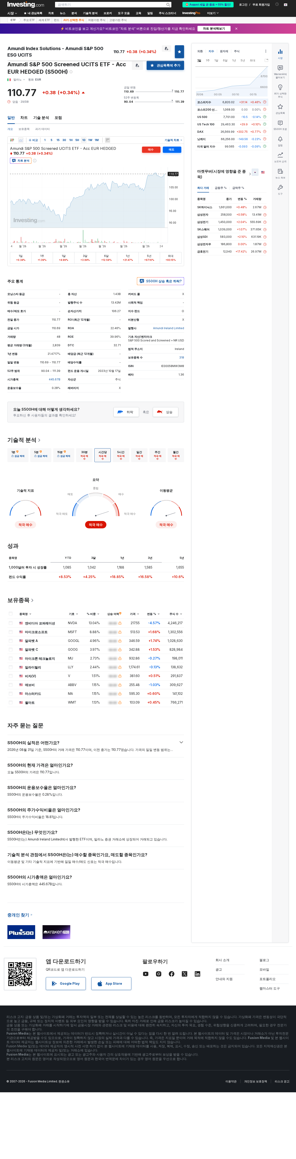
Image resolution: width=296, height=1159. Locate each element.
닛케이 (201, 139)
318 (181, 357)
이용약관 (231, 1081)
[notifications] (277, 4)
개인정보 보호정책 (255, 1081)
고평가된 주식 (118, 20)
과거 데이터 (42, 129)
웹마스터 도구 (269, 988)
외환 (200, 51)
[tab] (17, 455)
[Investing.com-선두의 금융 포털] (25, 4)
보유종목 (24, 129)
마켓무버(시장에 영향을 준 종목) (221, 174)
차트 (24, 117)
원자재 (224, 51)
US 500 (202, 116)
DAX (200, 131)
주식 (237, 51)
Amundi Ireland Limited (168, 328)
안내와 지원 (224, 979)
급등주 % (221, 188)
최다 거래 (203, 188)
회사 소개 (222, 960)
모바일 (264, 969)
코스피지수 (204, 102)
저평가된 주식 (96, 20)
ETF (13, 20)
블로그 (264, 960)
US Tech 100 (205, 124)
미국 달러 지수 (206, 146)
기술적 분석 (22, 440)
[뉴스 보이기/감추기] (107, 140)
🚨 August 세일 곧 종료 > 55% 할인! (208, 4)
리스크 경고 (282, 1081)
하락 (130, 412)
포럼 (58, 117)
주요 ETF (29, 20)
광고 (219, 969)
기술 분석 (41, 117)
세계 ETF (44, 20)
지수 (211, 51)
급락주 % (238, 188)
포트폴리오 (267, 979)
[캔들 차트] (12, 140)
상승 (169, 412)
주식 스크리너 (167, 13)
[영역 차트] (20, 140)
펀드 (56, 20)
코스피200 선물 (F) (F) (211, 109)
